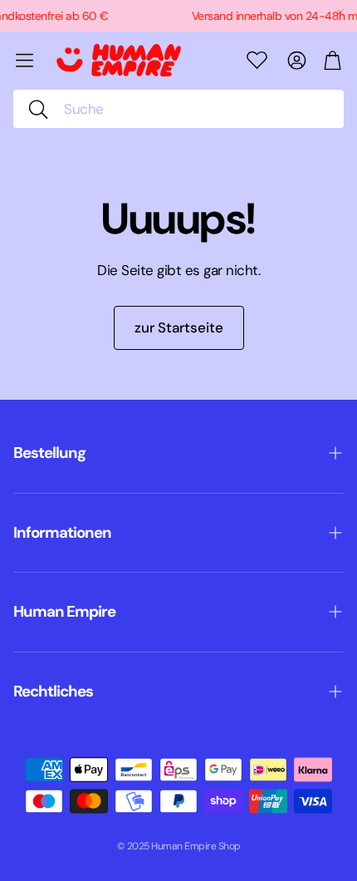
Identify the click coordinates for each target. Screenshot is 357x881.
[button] (178, 109)
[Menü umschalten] (24, 60)
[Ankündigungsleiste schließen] (340, 12)
